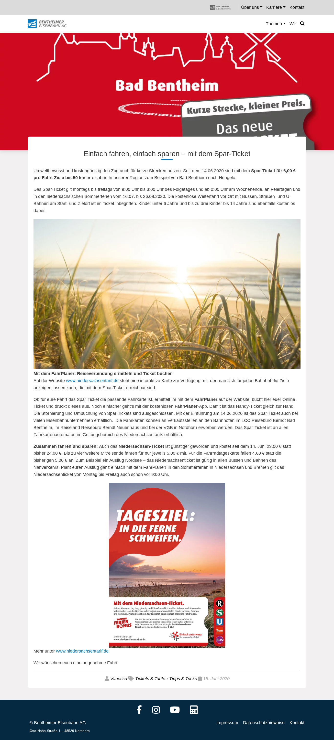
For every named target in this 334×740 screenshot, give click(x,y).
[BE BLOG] (52, 24)
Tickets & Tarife (150, 678)
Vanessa (118, 678)
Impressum (227, 722)
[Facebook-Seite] (139, 710)
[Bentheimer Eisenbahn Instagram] (156, 710)
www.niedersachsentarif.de (92, 380)
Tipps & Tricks (183, 678)
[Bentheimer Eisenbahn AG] (223, 7)
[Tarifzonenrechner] (194, 710)
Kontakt (296, 722)
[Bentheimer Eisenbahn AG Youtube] (175, 710)
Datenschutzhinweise (264, 722)
